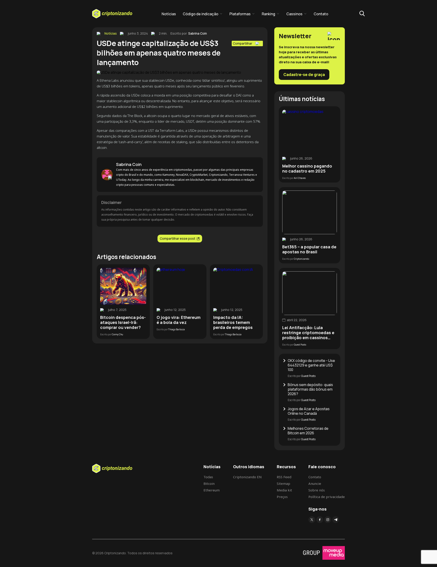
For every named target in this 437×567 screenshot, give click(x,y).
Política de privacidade (326, 496)
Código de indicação (200, 13)
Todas (208, 477)
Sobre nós (316, 490)
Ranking (268, 13)
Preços (282, 496)
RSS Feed (284, 477)
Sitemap (283, 483)
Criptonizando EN (247, 477)
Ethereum (211, 490)
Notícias (169, 13)
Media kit (284, 490)
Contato (321, 13)
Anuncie (314, 483)
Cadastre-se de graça (304, 74)
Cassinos (294, 13)
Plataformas (240, 13)
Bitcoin (209, 483)
